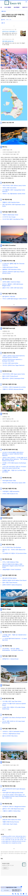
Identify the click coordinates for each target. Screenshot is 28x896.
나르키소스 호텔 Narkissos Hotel (11, 733)
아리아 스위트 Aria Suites (9, 187)
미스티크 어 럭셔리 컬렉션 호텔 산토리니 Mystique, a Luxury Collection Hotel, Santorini (12, 454)
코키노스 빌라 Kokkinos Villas (10, 562)
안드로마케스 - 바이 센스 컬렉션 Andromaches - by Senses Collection (12, 649)
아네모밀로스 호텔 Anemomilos (10, 491)
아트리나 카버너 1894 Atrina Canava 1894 (13, 483)
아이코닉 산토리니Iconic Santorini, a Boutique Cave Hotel (12, 360)
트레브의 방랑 (5, 863)
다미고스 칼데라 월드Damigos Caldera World (14, 298)
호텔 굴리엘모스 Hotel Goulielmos (11, 569)
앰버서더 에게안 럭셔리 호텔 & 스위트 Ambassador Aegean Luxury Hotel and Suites (13, 565)
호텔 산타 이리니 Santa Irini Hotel (11, 819)
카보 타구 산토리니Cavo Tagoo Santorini (13, 365)
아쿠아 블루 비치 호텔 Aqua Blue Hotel (12, 792)
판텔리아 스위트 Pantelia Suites (11, 202)
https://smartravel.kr (7, 39)
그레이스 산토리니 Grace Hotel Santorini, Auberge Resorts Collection (13, 356)
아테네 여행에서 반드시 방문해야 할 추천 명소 (11, 843)
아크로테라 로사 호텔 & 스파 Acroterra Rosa (14, 553)
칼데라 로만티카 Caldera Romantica (12, 585)
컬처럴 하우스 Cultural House (10, 659)
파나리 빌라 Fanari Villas (9, 480)
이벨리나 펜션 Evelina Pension (10, 822)
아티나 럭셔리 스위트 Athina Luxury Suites (14, 185)
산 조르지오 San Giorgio (8, 217)
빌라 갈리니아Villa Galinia (9, 578)
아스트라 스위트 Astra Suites (10, 363)
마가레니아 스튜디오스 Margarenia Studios (14, 806)
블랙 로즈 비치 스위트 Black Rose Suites (13, 809)
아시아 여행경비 (7, 7)
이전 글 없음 (6, 890)
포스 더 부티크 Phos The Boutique (11, 547)
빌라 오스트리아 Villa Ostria (9, 736)
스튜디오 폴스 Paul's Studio (9, 824)
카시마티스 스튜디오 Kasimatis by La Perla (14, 387)
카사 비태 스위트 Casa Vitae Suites (11, 701)
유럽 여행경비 (16, 7)
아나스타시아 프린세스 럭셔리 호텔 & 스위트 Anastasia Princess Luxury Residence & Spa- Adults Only (14, 796)
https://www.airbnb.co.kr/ (8, 29)
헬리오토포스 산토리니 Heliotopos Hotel (13, 378)
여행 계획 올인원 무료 (8, 41)
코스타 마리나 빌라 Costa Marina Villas (12, 219)
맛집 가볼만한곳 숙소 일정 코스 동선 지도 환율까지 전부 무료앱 (13, 43)
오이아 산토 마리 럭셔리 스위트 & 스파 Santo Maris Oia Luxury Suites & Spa (14, 467)
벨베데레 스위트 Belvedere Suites (11, 269)
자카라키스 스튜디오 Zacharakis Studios (13, 731)
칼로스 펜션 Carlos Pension (9, 582)
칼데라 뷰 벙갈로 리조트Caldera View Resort (14, 580)
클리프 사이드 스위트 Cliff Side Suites (12, 288)
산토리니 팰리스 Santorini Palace (11, 282)
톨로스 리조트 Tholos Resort (10, 376)
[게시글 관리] (5, 830)
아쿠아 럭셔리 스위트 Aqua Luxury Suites (13, 374)
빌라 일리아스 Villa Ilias (8, 296)
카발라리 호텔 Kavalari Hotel (10, 215)
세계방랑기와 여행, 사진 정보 (8, 865)
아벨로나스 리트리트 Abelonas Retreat (12, 389)
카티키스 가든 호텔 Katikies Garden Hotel (13, 193)
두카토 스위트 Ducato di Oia (10, 493)
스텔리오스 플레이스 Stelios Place (11, 811)
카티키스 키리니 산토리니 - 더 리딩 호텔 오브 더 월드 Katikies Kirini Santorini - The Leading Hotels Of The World (14, 459)
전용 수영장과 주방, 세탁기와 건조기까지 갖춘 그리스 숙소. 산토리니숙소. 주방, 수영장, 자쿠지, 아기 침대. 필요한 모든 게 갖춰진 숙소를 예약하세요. (9, 34)
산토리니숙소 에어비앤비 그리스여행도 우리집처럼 (10, 31)
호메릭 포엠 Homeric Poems (10, 267)
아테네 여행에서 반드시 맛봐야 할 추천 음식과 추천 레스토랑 (15, 841)
